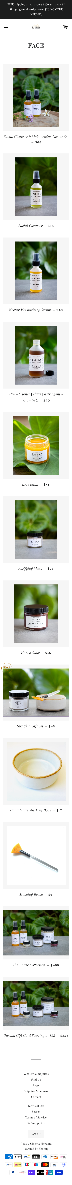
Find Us (36, 1079)
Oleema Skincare (41, 1144)
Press (36, 1085)
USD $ (34, 1134)
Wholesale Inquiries (36, 1074)
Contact (36, 1097)
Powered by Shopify (36, 1149)
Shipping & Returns (36, 1091)
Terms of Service (36, 1117)
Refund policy (36, 1123)
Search (36, 1111)
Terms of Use (36, 1106)
